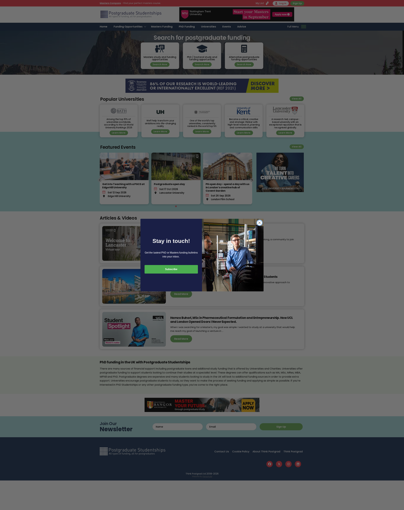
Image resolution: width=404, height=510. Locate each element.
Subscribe (171, 269)
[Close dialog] (259, 223)
